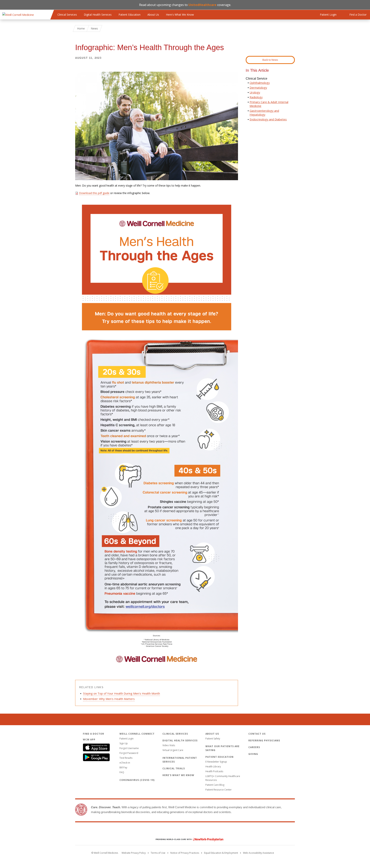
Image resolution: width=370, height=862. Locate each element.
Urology (255, 92)
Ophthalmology (260, 83)
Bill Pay (123, 767)
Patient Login (126, 738)
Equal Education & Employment (221, 852)
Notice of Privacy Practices (184, 852)
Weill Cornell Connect (137, 733)
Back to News (270, 59)
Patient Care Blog (214, 784)
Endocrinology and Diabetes (268, 119)
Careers (254, 747)
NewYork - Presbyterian (187, 839)
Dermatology (258, 87)
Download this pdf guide (94, 193)
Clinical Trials (173, 768)
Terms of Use (158, 852)
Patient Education (129, 14)
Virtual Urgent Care (172, 750)
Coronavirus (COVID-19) (137, 780)
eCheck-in (124, 762)
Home (81, 28)
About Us (153, 14)
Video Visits (168, 745)
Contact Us (257, 733)
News (94, 28)
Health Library (213, 766)
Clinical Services (67, 14)
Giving (253, 754)
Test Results (125, 757)
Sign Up (123, 743)
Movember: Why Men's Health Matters (109, 699)
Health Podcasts (214, 771)
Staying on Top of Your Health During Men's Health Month (121, 693)
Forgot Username (129, 748)
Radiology (256, 97)
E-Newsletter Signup (216, 761)
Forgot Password (128, 753)
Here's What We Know (180, 14)
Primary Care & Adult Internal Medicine (269, 104)
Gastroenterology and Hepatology (264, 112)
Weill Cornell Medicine (185, 831)
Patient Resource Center (218, 789)
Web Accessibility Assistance (258, 852)
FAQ (121, 772)
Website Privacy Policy (134, 852)
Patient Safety (212, 738)
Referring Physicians (264, 740)
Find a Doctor (93, 733)
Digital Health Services (98, 14)
